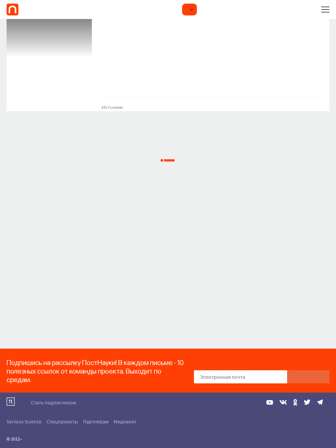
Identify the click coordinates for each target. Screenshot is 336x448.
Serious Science (24, 421)
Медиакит (125, 421)
